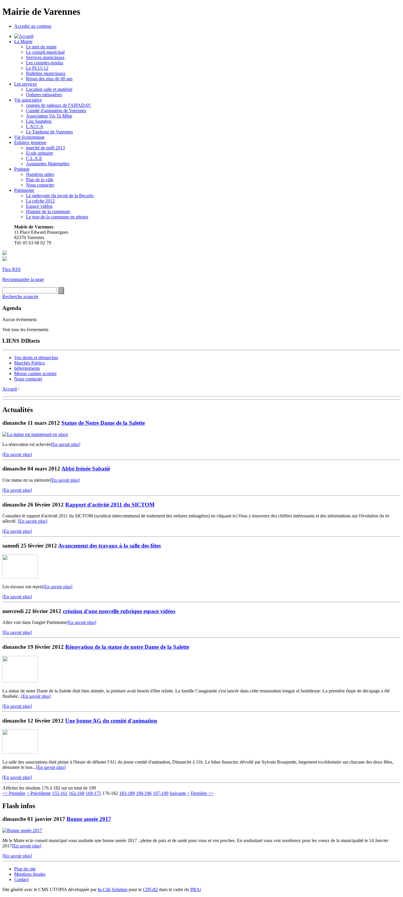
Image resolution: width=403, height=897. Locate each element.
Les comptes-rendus (44, 62)
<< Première (13, 793)
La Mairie (23, 41)
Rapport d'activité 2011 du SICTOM (110, 504)
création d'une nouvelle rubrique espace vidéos (119, 611)
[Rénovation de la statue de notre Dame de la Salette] (20, 680)
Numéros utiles (40, 174)
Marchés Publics (29, 362)
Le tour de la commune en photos (57, 216)
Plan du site (25, 868)
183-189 (127, 793)
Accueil (9, 388)
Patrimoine (24, 190)
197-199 (160, 793)
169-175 (93, 793)
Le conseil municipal (45, 52)
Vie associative (28, 99)
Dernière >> (202, 793)
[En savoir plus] (65, 444)
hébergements (27, 368)
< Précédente (39, 793)
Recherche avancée (20, 296)
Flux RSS (11, 269)
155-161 (60, 793)
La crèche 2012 (40, 200)
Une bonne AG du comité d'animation (111, 721)
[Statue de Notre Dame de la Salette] (35, 434)
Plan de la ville (39, 179)
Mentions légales (29, 874)
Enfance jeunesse (30, 142)
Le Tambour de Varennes (49, 131)
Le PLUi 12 (37, 68)
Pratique (22, 168)
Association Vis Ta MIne (49, 115)
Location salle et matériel (49, 89)
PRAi (195, 889)
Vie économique (29, 137)
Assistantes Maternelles (47, 163)
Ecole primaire (39, 153)
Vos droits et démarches (36, 357)
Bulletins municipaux (45, 73)
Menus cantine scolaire (35, 373)
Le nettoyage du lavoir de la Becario (60, 195)
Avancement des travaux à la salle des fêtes (109, 546)
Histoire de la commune (48, 211)
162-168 (76, 793)
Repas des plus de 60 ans (49, 78)
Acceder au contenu (32, 26)
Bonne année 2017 (89, 819)
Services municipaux (45, 57)
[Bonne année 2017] (22, 830)
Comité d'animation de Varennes (56, 110)
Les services (25, 83)
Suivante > (180, 793)
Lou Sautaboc (39, 121)
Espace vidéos (39, 206)
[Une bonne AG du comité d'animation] (20, 751)
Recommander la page (23, 279)
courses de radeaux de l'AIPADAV (58, 105)
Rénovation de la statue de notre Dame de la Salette (127, 647)
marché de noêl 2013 (45, 147)
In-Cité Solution (112, 889)
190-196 (144, 793)
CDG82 (150, 889)
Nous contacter (40, 184)
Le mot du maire (41, 46)
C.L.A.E (34, 158)
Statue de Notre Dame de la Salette (103, 423)
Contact (21, 879)
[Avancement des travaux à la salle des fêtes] (20, 576)
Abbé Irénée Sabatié (85, 468)
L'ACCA (34, 126)
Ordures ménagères (44, 94)
